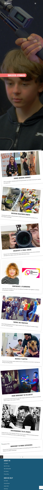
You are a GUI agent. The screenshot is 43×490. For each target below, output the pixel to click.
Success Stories (7, 483)
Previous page (1, 457)
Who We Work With (7, 468)
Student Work (6, 486)
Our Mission (6, 463)
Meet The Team (7, 466)
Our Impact (6, 480)
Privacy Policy (6, 474)
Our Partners (6, 471)
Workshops (6, 488)
